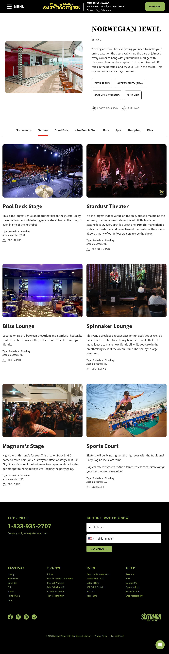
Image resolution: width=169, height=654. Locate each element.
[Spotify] (34, 617)
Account (130, 574)
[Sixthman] (151, 617)
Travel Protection (55, 595)
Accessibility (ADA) (130, 83)
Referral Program (55, 582)
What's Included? (55, 587)
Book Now (155, 6)
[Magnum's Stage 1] (39, 433)
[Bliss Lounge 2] (45, 313)
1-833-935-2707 (29, 526)
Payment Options (55, 591)
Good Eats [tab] (61, 130)
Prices (50, 574)
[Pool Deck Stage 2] (45, 193)
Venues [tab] (43, 130)
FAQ (128, 578)
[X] (20, 617)
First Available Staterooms (60, 578)
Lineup (11, 574)
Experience (13, 578)
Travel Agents (132, 591)
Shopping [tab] (133, 130)
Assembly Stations (106, 95)
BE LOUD (90, 591)
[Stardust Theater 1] (123, 193)
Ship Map (133, 95)
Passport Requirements (97, 574)
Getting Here (92, 582)
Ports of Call (14, 595)
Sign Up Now (97, 548)
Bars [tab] (106, 130)
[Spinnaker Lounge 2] (129, 313)
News (10, 600)
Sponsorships (132, 587)
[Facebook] (12, 617)
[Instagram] (28, 617)
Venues (11, 591)
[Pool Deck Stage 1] (39, 193)
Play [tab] (150, 130)
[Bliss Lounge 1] (39, 313)
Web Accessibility (134, 595)
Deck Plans (102, 83)
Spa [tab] (118, 130)
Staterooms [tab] (24, 130)
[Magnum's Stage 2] (45, 433)
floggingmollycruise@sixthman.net (27, 533)
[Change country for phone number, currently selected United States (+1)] (91, 538)
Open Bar (12, 582)
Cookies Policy (117, 636)
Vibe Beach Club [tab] (86, 130)
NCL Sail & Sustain (95, 587)
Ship (10, 587)
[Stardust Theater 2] (129, 193)
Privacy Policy (101, 636)
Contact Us (131, 582)
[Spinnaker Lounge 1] (123, 313)
